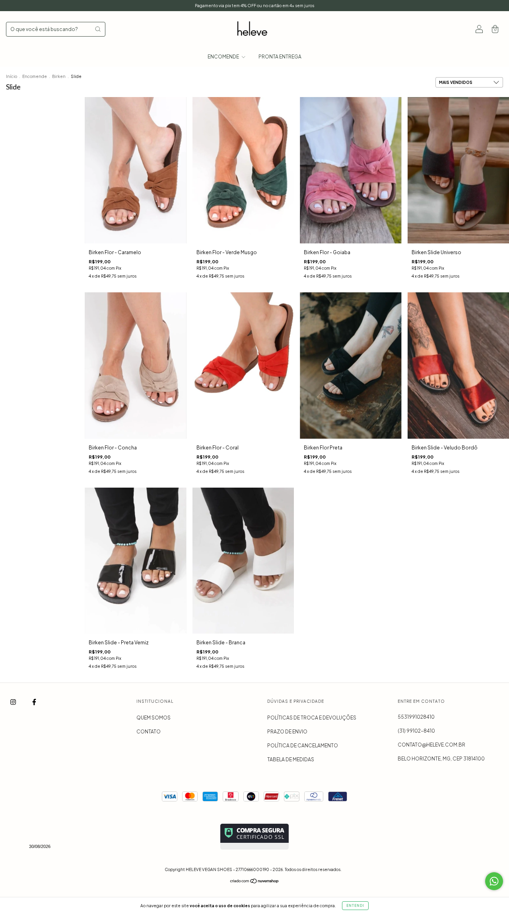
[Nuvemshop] (255, 882)
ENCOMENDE (224, 57)
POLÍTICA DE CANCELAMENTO (302, 746)
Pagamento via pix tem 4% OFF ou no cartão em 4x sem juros (254, 5)
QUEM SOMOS (153, 718)
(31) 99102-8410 (416, 731)
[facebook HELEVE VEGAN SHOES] (34, 702)
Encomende (34, 76)
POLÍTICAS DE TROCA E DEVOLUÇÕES (311, 718)
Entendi (355, 906)
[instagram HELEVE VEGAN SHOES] (13, 702)
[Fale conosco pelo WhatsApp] (494, 881)
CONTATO (148, 732)
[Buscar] (98, 29)
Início (11, 76)
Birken (59, 76)
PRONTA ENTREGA (279, 57)
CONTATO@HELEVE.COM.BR (431, 745)
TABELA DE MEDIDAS (290, 759)
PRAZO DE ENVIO (287, 732)
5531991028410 (416, 717)
